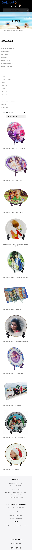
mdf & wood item (6, 73)
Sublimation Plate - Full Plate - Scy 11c (15, 277)
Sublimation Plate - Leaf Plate (13, 373)
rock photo (4, 91)
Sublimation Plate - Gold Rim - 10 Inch (15, 341)
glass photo (5, 70)
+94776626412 (19, 515)
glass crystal (5, 85)
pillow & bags (5, 94)
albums (3, 104)
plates (3, 76)
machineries (5, 54)
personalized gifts (7, 66)
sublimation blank (7, 63)
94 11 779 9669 (20, 508)
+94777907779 (23, 492)
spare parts (5, 107)
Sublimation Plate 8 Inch (11, 469)
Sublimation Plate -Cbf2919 (12, 405)
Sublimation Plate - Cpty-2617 (13, 212)
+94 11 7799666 (19, 483)
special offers (5, 60)
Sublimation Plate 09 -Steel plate (14, 437)
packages (4, 57)
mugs (3, 88)
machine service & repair (8, 48)
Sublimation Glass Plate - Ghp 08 (14, 148)
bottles (3, 82)
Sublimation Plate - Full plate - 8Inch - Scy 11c (16, 245)
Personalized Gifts (12, 30)
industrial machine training (10, 45)
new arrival (5, 51)
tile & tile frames (6, 79)
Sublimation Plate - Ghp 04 (12, 309)
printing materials (7, 98)
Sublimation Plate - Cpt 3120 (12, 180)
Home (4, 30)
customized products (8, 101)
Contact (14, 540)
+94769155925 (18, 518)
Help (20, 540)
